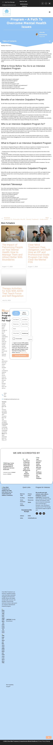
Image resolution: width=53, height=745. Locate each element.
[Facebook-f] (42, 3)
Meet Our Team (23, 1)
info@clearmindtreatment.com (9, 5)
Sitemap (48, 741)
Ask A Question (24, 313)
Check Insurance (16, 313)
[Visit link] (42, 34)
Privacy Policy (41, 741)
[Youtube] (49, 3)
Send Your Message (10, 2)
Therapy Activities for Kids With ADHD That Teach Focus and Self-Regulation (12, 292)
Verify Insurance (24, 4)
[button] (50, 12)
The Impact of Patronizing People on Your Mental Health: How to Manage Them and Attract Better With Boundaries (12, 252)
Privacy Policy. (23, 352)
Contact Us (24, 6)
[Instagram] (46, 3)
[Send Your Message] (3, 2)
